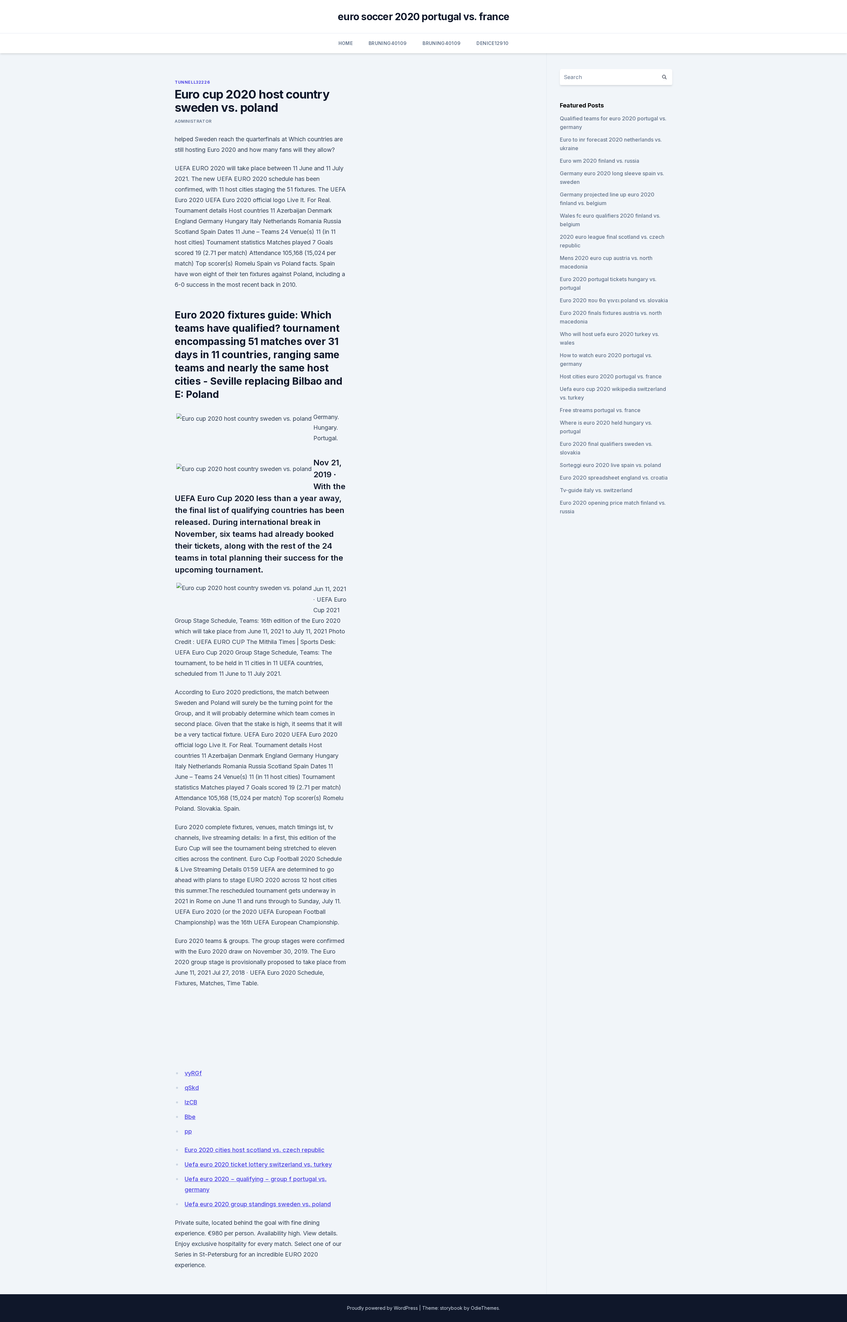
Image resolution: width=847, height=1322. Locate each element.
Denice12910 (492, 43)
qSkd (192, 1087)
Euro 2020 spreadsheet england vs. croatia (614, 477)
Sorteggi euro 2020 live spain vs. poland (610, 465)
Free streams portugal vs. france (600, 410)
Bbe (190, 1116)
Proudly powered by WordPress (382, 1308)
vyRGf (193, 1073)
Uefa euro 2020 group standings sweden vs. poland (258, 1204)
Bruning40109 (388, 43)
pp (188, 1131)
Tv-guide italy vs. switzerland (596, 490)
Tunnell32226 (192, 82)
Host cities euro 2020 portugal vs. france (611, 376)
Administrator (193, 121)
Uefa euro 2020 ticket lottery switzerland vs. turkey (258, 1164)
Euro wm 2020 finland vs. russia (599, 160)
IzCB (191, 1102)
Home (345, 43)
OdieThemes (485, 1308)
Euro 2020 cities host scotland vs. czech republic (255, 1149)
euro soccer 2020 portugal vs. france (423, 16)
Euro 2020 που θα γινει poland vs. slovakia (614, 300)
